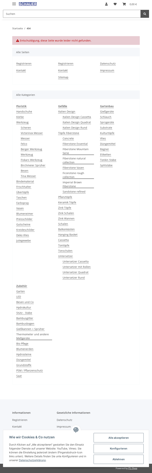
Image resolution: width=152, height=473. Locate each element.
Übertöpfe (22, 192)
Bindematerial (25, 181)
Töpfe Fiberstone (68, 133)
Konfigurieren (118, 448)
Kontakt (21, 70)
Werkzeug (22, 122)
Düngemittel (107, 143)
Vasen (20, 208)
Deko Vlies (22, 235)
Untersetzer (65, 256)
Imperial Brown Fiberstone (72, 184)
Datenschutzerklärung (32, 460)
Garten (20, 291)
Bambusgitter (24, 318)
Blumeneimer (24, 213)
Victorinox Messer (32, 133)
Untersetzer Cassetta (76, 261)
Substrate (106, 127)
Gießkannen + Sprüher (30, 329)
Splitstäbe (106, 165)
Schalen (63, 224)
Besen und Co (25, 302)
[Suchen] (145, 14)
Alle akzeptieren (118, 437)
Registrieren (24, 63)
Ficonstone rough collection (73, 175)
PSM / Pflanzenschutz (29, 370)
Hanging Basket (67, 234)
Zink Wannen (66, 218)
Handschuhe (24, 111)
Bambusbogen (25, 323)
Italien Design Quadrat (77, 122)
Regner (104, 149)
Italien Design (66, 111)
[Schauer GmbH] (28, 4)
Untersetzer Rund (74, 277)
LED (18, 296)
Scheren (26, 127)
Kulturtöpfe (107, 133)
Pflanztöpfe (65, 197)
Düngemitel (23, 359)
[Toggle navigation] (14, 2)
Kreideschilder (25, 229)
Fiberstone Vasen (73, 167)
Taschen (21, 197)
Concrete (68, 138)
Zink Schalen (66, 213)
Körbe (20, 117)
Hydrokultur (23, 307)
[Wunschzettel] (115, 4)
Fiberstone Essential (75, 143)
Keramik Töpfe (67, 202)
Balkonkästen (66, 229)
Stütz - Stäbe (24, 313)
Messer (25, 138)
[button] (106, 4)
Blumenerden (24, 349)
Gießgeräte (107, 111)
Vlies (103, 138)
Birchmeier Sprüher (33, 165)
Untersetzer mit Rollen (77, 267)
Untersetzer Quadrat (75, 272)
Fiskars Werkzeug (31, 160)
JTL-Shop (132, 468)
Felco (24, 143)
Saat (19, 376)
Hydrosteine (23, 354)
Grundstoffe (23, 365)
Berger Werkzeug (31, 149)
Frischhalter (23, 186)
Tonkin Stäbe (108, 160)
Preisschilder (24, 219)
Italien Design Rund (75, 127)
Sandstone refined (74, 191)
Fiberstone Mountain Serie (76, 151)
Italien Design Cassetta (77, 117)
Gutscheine (23, 224)
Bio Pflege (22, 343)
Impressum (107, 70)
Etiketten (105, 154)
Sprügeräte (107, 122)
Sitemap (63, 77)
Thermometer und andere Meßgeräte (32, 336)
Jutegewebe (23, 240)
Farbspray (22, 203)
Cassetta (63, 240)
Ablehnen (119, 459)
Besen (24, 170)
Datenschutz (108, 63)
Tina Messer (28, 176)
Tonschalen (65, 250)
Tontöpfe (63, 245)
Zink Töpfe (64, 207)
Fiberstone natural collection (74, 160)
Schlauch (105, 117)
